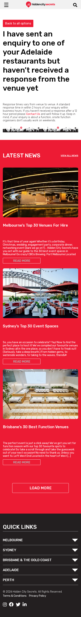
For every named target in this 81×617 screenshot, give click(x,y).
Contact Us (33, 114)
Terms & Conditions (15, 595)
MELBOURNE (13, 540)
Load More (41, 488)
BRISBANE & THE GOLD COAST (27, 560)
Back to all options (18, 23)
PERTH (8, 580)
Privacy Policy (37, 595)
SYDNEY (9, 550)
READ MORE (21, 261)
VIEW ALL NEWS (69, 155)
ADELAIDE (11, 570)
